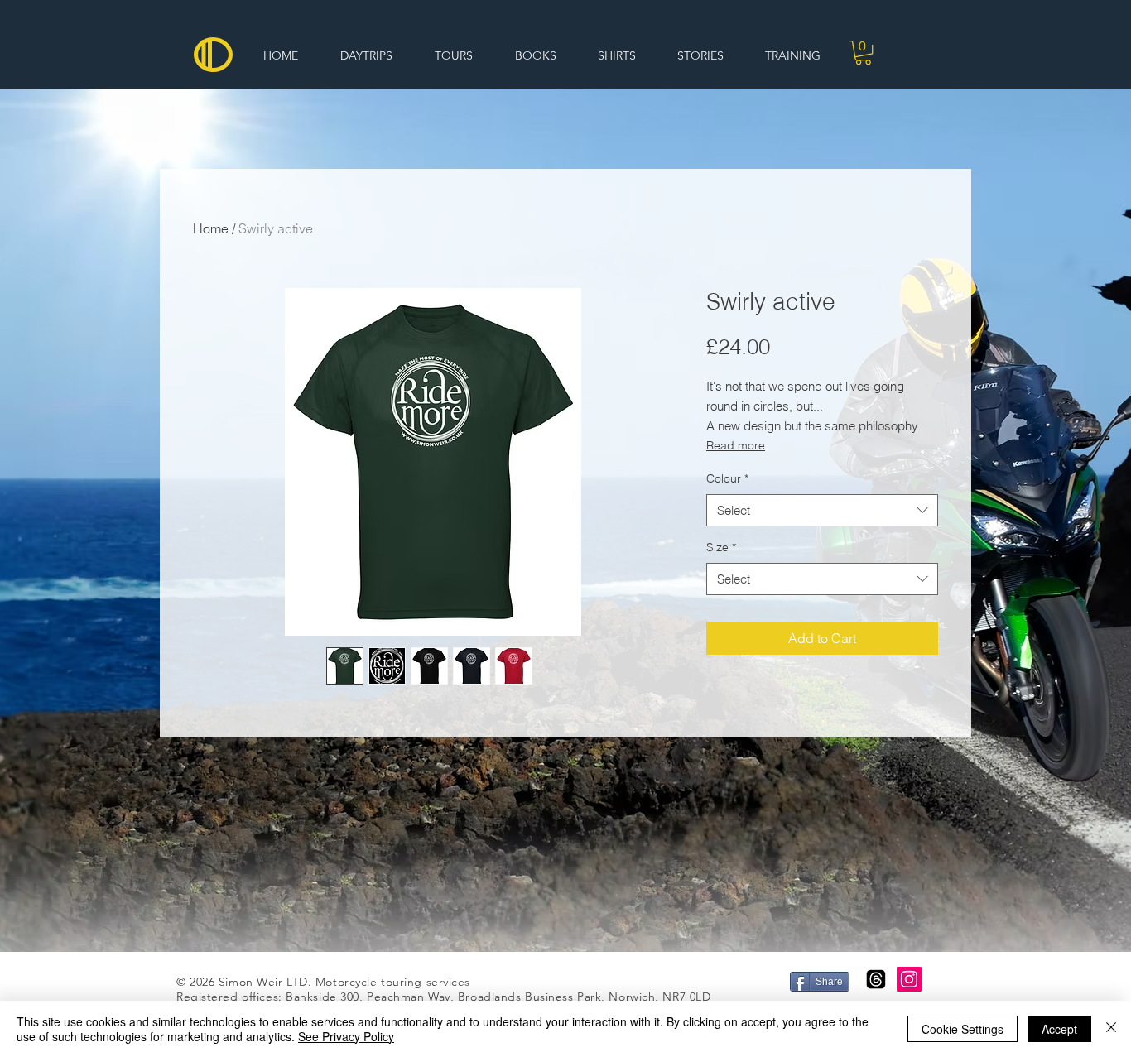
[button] (863, 53)
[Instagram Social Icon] (909, 979)
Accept (1059, 1029)
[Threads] (876, 979)
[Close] (1111, 1029)
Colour (727, 478)
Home (211, 228)
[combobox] (822, 510)
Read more (735, 445)
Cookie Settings (962, 1029)
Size (721, 547)
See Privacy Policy (346, 1036)
